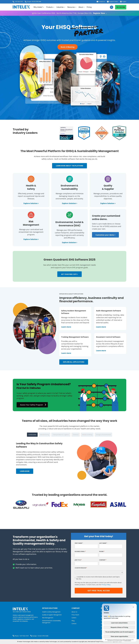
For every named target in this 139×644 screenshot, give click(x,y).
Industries (60, 7)
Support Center (113, 1)
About (81, 7)
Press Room (75, 615)
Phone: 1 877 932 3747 (21, 636)
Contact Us (102, 1)
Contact (74, 623)
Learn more (66, 327)
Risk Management (47, 618)
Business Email (80, 551)
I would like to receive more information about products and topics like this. (98, 578)
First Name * (79, 543)
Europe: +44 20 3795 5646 (34, 1)
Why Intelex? (38, 7)
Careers (74, 618)
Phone (101, 551)
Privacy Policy (106, 585)
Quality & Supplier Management (52, 615)
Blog (73, 621)
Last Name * (103, 543)
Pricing (89, 7)
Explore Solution (31, 203)
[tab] (32, 435)
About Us (74, 612)
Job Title (78, 560)
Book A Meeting (67, 47)
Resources (71, 7)
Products (49, 7)
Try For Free (120, 7)
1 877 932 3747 (19, 1)
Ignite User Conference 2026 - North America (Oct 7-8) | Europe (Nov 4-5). (69, 13)
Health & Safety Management (51, 612)
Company (102, 560)
